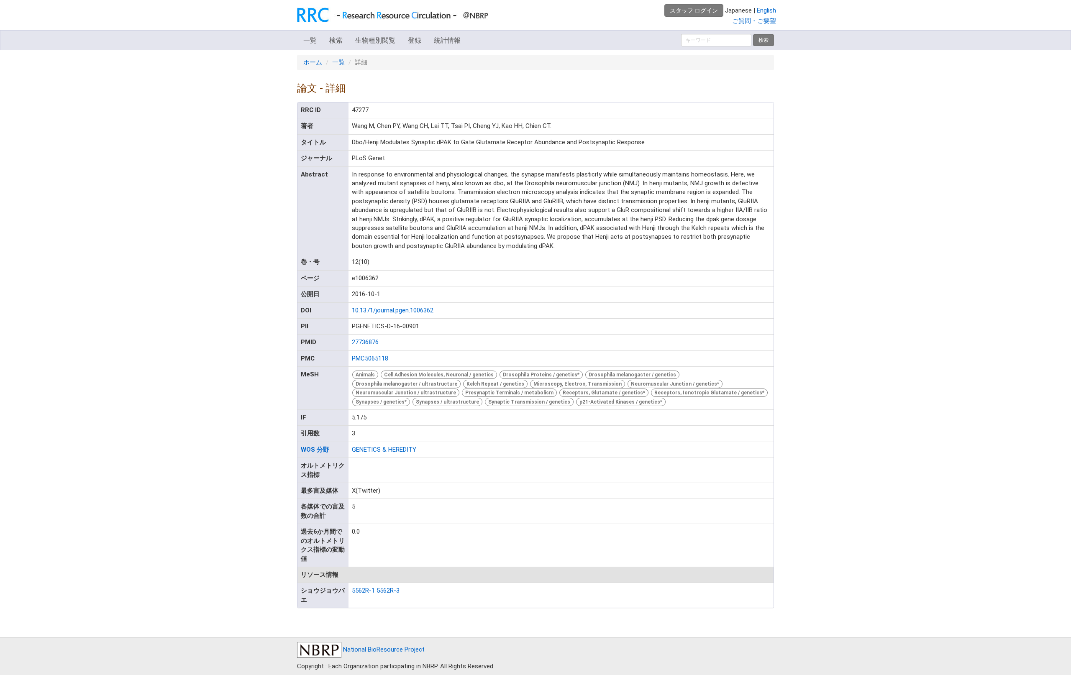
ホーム (312, 62)
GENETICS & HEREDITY (384, 449)
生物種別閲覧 (375, 40)
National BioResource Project (383, 649)
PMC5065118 (370, 358)
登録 (414, 40)
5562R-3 (388, 590)
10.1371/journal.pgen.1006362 (392, 310)
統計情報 (447, 40)
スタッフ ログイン (694, 10)
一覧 (310, 40)
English (766, 10)
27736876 (365, 342)
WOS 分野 (315, 449)
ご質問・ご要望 (754, 21)
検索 (336, 40)
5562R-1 (363, 590)
